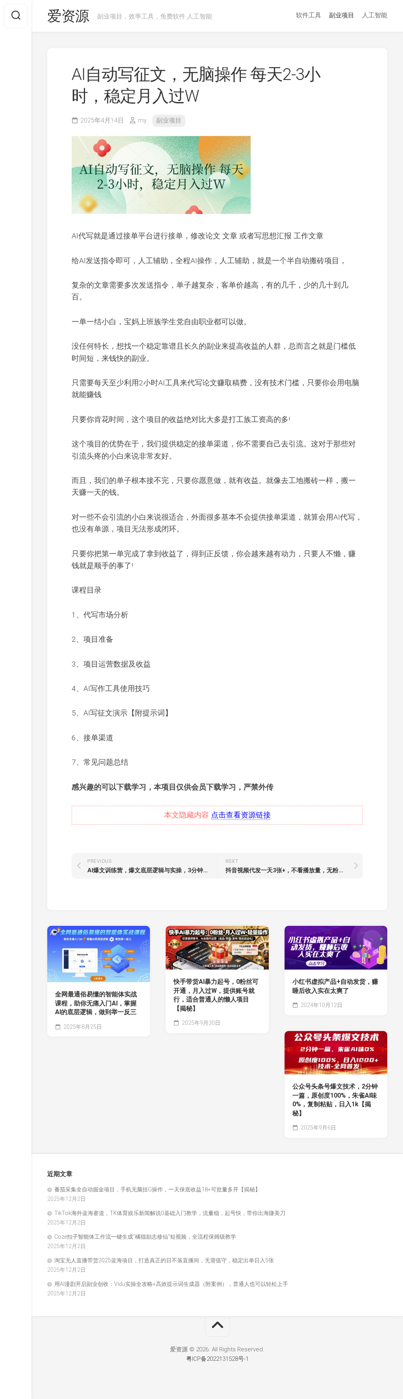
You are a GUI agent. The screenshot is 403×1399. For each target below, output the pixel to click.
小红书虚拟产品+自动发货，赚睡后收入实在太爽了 (335, 986)
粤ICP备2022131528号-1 (217, 1358)
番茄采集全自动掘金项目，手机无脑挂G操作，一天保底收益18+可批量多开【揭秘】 (157, 1189)
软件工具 (308, 15)
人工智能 (374, 15)
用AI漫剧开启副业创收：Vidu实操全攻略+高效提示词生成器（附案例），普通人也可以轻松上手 (171, 1284)
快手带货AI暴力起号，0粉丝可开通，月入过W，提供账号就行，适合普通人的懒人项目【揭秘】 (216, 995)
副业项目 (341, 15)
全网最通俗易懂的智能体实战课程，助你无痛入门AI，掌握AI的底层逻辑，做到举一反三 (96, 1003)
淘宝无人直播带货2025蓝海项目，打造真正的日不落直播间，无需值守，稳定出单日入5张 (164, 1260)
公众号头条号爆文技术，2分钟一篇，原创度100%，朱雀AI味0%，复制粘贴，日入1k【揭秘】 (335, 1100)
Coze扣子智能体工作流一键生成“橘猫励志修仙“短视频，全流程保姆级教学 (145, 1237)
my (142, 120)
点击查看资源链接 (241, 814)
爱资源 (68, 16)
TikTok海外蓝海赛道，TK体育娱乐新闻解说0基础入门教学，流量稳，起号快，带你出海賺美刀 (169, 1213)
